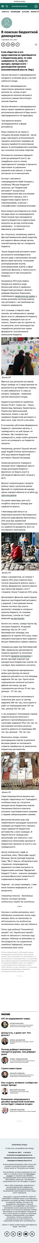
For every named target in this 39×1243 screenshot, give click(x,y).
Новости (5, 12)
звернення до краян (25, 296)
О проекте (27, 1152)
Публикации (15, 12)
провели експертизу (21, 656)
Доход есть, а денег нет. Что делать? (16, 1034)
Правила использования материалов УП (19, 1158)
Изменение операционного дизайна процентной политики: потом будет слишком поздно (18, 1101)
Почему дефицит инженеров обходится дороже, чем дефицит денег (18, 1052)
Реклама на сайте (15, 1152)
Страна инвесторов (11, 1068)
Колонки (25, 12)
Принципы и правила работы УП (19, 1160)
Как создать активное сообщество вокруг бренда (19, 1083)
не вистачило (17, 618)
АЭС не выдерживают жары (15, 1018)
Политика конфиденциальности (19, 1155)
